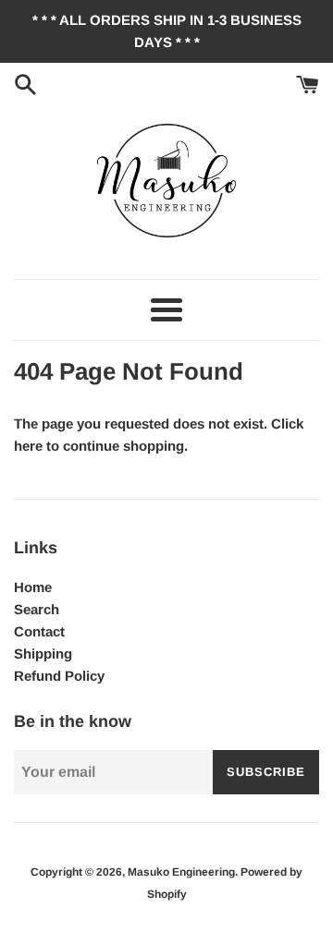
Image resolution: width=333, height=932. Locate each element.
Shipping (43, 653)
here (28, 446)
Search (36, 609)
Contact (39, 631)
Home (33, 587)
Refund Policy (59, 676)
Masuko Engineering (181, 871)
